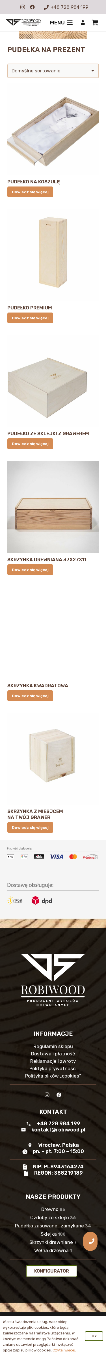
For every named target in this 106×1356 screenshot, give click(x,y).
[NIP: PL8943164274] (27, 1167)
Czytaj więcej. (64, 1350)
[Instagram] (22, 7)
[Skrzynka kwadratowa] (53, 633)
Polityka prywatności (53, 1068)
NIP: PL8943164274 (58, 1167)
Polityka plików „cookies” (53, 1076)
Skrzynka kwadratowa (37, 685)
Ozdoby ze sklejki (53, 1217)
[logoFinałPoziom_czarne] (23, 22)
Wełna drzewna (53, 1250)
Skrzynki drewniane (53, 1242)
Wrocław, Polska (58, 1145)
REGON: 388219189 (58, 1173)
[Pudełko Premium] (53, 255)
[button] (61, 23)
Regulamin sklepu (53, 1046)
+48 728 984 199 (58, 1123)
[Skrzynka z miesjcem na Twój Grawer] (53, 759)
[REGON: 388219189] (28, 1173)
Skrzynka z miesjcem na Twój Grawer (35, 814)
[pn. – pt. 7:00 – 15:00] (27, 1151)
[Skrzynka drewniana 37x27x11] (53, 507)
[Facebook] (32, 7)
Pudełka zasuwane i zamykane (53, 1226)
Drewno (53, 1209)
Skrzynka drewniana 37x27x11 (46, 559)
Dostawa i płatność (53, 1054)
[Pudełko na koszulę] (53, 129)
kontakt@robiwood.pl (58, 1130)
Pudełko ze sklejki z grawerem (48, 433)
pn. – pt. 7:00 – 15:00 (58, 1151)
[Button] (82, 22)
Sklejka (53, 1234)
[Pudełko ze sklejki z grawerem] (53, 381)
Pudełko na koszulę (33, 182)
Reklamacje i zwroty (53, 1061)
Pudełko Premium (29, 308)
